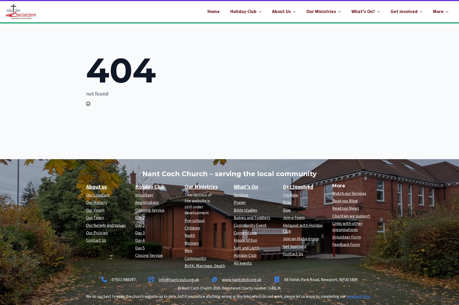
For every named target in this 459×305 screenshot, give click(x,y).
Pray (287, 202)
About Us (281, 11)
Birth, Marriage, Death (205, 266)
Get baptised (294, 246)
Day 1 (140, 218)
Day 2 (140, 225)
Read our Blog (345, 201)
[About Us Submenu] (296, 11)
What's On (246, 187)
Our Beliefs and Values (106, 225)
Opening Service (149, 210)
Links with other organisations (347, 226)
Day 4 (140, 240)
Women (192, 243)
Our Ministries (321, 11)
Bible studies (245, 210)
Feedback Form (346, 245)
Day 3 (140, 233)
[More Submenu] (449, 11)
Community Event (250, 225)
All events (243, 263)
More (438, 11)
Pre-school (195, 221)
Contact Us (96, 240)
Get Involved (298, 187)
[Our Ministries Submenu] (341, 11)
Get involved (404, 11)
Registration (147, 202)
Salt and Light (246, 248)
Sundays (241, 195)
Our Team (95, 218)
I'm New (290, 195)
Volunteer (144, 195)
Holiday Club (243, 11)
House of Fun (245, 240)
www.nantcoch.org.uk (241, 280)
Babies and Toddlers (252, 218)
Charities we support (351, 216)
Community (195, 258)
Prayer (240, 202)
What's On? (363, 11)
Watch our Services (349, 193)
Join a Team (294, 218)
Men (188, 251)
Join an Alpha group (301, 239)
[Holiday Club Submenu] (262, 11)
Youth (190, 235)
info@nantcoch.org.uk (179, 280)
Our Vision (95, 210)
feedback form (358, 296)
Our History (96, 202)
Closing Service (149, 255)
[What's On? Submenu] (380, 11)
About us (96, 187)
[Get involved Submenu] (423, 11)
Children (192, 228)
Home (213, 11)
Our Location (98, 195)
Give (287, 210)
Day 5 (140, 248)
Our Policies (97, 233)
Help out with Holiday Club (303, 228)
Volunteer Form (346, 237)
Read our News (345, 208)
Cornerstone (245, 233)
